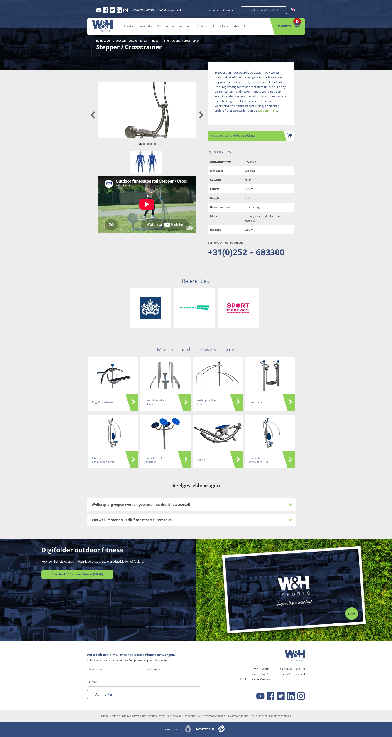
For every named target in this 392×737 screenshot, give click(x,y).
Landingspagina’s (280, 716)
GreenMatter (243, 26)
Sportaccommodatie (138, 26)
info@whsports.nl (170, 10)
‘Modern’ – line (267, 111)
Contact (228, 10)
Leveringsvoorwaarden (210, 716)
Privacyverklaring (237, 716)
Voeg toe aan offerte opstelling (233, 135)
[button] (140, 142)
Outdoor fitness (138, 40)
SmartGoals (220, 26)
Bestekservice (258, 716)
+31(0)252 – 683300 (143, 10)
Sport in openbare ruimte (174, 26)
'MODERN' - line (160, 40)
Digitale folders (110, 716)
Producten (119, 40)
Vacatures (164, 716)
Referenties (149, 716)
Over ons (212, 10)
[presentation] (92, 115)
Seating (202, 26)
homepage (103, 40)
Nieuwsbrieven (131, 716)
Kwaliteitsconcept (184, 716)
